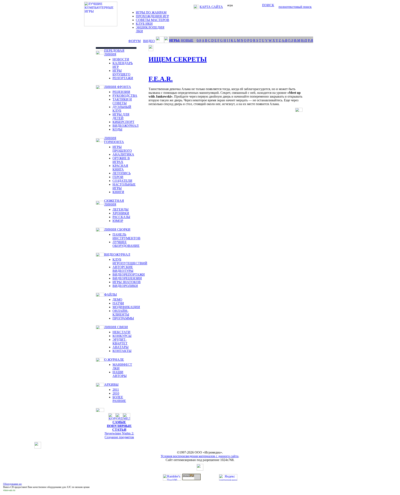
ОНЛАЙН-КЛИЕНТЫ (120, 312)
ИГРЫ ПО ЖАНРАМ (151, 12)
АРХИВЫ (111, 384)
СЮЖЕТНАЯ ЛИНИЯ (114, 202)
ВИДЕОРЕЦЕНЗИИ (127, 278)
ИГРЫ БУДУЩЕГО (121, 72)
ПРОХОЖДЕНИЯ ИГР (152, 16)
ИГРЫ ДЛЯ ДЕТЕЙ (120, 116)
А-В (285, 40)
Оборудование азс (12, 483)
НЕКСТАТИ (121, 332)
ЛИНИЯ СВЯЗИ (116, 327)
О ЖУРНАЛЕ (114, 359)
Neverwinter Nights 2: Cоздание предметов (119, 435)
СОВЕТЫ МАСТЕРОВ (152, 20)
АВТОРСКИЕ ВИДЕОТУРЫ (122, 269)
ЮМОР (117, 220)
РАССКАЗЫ (121, 217)
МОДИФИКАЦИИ (126, 307)
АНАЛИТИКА (123, 154)
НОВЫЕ (187, 40)
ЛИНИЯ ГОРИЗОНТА (114, 140)
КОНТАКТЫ (121, 351)
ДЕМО (117, 299)
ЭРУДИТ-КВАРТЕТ (120, 341)
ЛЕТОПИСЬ (121, 173)
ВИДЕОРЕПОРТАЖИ (128, 274)
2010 (115, 393)
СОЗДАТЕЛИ (122, 180)
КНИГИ (118, 192)
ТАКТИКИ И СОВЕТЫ (122, 101)
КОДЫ (117, 129)
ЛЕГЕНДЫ (120, 209)
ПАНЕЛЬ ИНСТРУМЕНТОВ (126, 236)
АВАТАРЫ (120, 347)
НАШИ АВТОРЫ (119, 374)
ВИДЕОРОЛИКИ (125, 286)
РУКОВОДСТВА (124, 95)
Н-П (304, 40)
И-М (297, 40)
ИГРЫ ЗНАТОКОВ (126, 282)
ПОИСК (268, 5)
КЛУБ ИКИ (144, 23)
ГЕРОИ (117, 177)
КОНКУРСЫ (121, 336)
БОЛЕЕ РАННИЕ (119, 399)
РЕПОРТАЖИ (122, 78)
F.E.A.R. (161, 79)
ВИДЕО (149, 41)
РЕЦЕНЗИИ (121, 92)
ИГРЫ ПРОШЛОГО (122, 148)
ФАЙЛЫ (110, 294)
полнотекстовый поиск (295, 7)
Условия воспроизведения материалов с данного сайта (199, 456)
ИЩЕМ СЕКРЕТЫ (178, 59)
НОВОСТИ (120, 59)
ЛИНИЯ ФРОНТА (117, 87)
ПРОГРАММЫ (123, 318)
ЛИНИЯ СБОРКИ (117, 229)
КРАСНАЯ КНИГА (120, 167)
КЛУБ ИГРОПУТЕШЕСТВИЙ (129, 261)
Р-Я (310, 40)
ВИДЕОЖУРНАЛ (125, 125)
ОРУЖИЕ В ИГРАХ (121, 160)
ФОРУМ (134, 41)
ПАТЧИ (118, 303)
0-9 (199, 40)
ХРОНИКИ (120, 213)
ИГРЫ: (174, 40)
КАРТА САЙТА (211, 7)
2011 (115, 389)
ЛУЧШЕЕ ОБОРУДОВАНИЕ (126, 243)
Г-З (290, 40)
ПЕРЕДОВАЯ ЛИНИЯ (114, 52)
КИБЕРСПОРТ (123, 122)
